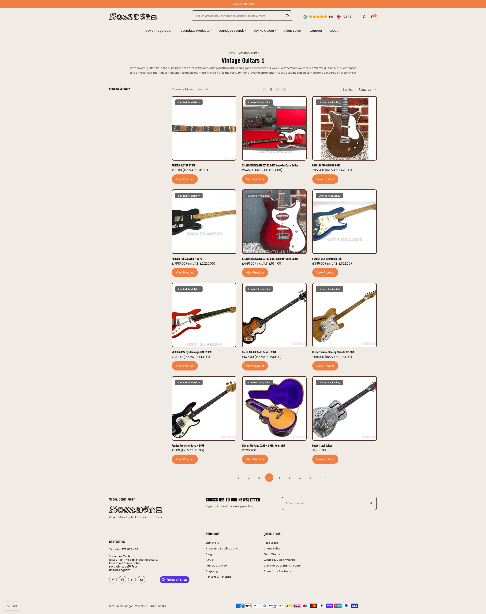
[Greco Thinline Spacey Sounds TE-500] (344, 315)
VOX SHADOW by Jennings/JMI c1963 (191, 352)
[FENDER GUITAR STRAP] (204, 128)
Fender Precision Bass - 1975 (188, 445)
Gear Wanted (273, 554)
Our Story (212, 543)
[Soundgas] (133, 16)
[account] (364, 17)
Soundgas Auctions (277, 571)
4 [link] (269, 477)
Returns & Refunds (218, 577)
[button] (197, 3)
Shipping (212, 571)
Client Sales (272, 548)
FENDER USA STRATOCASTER (327, 258)
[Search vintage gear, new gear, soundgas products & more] (287, 15)
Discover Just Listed (243, 3)
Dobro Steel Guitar (322, 445)
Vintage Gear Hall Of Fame (282, 565)
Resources (271, 543)
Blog (209, 554)
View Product (185, 179)
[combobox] (242, 15)
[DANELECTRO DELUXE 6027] (344, 128)
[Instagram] (122, 579)
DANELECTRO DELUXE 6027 (326, 165)
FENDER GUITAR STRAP (184, 165)
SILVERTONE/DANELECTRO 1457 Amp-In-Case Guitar (270, 165)
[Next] (320, 477)
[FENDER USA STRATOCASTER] (344, 221)
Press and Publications (222, 548)
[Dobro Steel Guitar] (344, 408)
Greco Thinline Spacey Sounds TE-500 (333, 352)
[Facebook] (113, 579)
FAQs (209, 560)
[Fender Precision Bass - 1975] (204, 408)
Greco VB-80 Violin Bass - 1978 (259, 352)
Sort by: (348, 89)
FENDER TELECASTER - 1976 (187, 258)
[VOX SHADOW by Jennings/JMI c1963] (204, 315)
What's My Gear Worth (279, 560)
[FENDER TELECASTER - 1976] (204, 221)
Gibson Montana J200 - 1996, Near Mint (263, 445)
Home (231, 52)
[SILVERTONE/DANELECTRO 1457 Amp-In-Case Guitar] (274, 128)
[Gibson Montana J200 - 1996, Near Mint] (274, 408)
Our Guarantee (216, 565)
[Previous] (228, 477)
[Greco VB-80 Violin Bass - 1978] (274, 315)
